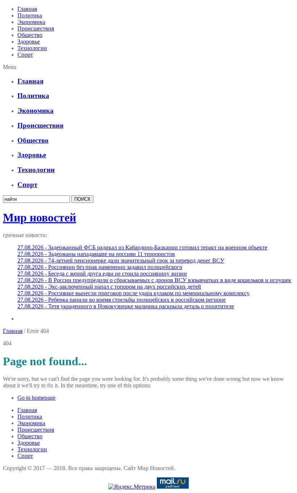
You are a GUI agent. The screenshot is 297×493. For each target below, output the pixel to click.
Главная (27, 9)
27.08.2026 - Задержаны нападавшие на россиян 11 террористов (96, 254)
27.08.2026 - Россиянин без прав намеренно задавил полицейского (99, 267)
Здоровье (28, 41)
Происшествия (35, 28)
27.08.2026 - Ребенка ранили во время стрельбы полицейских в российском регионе (121, 300)
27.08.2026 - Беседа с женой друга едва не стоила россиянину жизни (102, 273)
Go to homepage (36, 398)
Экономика (31, 22)
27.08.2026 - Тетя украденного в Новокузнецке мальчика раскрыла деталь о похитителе (125, 306)
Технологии (32, 48)
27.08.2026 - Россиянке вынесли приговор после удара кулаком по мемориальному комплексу (133, 293)
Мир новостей (39, 217)
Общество (29, 35)
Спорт (25, 55)
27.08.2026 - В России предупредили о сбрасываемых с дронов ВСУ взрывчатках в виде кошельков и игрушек (154, 280)
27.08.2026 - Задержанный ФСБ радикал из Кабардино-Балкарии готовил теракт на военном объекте (142, 247)
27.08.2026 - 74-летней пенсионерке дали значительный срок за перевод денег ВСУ (120, 260)
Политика (29, 15)
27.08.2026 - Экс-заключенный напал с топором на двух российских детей (109, 287)
